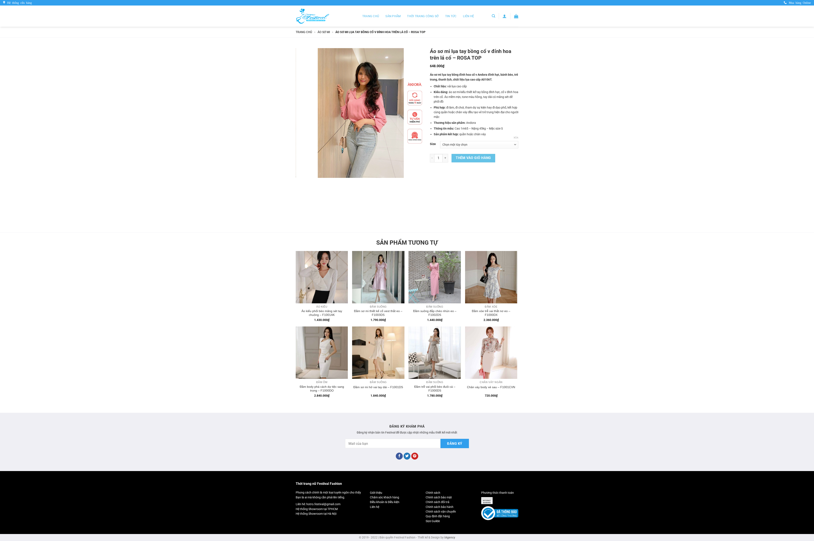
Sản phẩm (393, 16)
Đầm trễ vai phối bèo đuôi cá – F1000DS (434, 388)
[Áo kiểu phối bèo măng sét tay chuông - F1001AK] (322, 277)
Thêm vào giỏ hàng (473, 158)
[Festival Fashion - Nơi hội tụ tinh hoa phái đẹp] (313, 16)
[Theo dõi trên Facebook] (399, 456)
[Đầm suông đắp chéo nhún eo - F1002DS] (434, 277)
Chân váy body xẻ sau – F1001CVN (491, 387)
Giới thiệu (376, 492)
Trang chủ (370, 16)
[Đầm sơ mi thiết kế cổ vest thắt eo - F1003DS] (378, 277)
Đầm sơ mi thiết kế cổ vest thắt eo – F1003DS (378, 313)
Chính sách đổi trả (437, 502)
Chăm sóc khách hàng (384, 497)
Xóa (516, 137)
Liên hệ (468, 16)
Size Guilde (433, 521)
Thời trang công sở (423, 16)
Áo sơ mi (324, 32)
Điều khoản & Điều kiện (384, 502)
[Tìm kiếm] (493, 16)
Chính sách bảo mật (439, 497)
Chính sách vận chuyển (441, 511)
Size (433, 144)
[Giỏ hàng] (516, 16)
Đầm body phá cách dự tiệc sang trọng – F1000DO (322, 388)
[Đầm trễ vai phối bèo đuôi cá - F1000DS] (434, 352)
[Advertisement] (474, 196)
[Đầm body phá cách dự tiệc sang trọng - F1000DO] (322, 352)
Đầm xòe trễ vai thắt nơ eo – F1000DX (491, 313)
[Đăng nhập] (504, 16)
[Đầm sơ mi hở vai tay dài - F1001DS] (378, 352)
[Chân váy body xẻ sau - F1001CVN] (491, 352)
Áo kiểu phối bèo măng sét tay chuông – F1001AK (321, 313)
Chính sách (433, 492)
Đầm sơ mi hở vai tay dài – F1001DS (378, 387)
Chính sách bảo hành (439, 507)
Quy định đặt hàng (438, 516)
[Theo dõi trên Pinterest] (414, 456)
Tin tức (451, 16)
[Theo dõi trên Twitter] (407, 456)
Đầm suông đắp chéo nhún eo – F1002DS (434, 313)
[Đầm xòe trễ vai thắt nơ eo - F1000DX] (491, 277)
